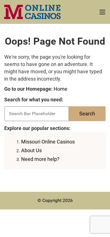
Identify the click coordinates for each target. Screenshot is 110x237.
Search (87, 114)
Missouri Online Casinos (48, 142)
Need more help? (40, 159)
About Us (31, 150)
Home (60, 89)
